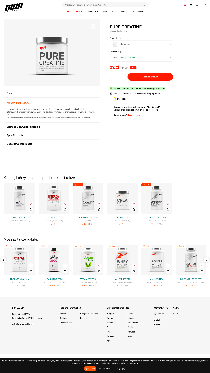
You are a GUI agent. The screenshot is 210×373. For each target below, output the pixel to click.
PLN (174, 313)
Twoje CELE (93, 12)
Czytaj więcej (120, 369)
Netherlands (132, 323)
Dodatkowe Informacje (19, 143)
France (110, 332)
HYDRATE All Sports (19, 279)
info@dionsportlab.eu (23, 324)
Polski (157, 324)
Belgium (110, 313)
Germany (110, 336)
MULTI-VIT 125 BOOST (190, 279)
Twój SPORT (108, 12)
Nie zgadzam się (105, 369)
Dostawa (63, 318)
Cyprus (110, 318)
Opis (9, 93)
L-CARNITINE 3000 (54, 279)
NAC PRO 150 (19, 217)
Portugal (131, 332)
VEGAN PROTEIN (88, 279)
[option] (51, 52)
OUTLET (79, 12)
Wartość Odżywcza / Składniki (23, 126)
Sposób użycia (15, 135)
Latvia (130, 313)
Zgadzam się (90, 369)
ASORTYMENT (139, 12)
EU (108, 327)
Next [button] (206, 260)
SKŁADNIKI (123, 12)
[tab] (52, 93)
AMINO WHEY (156, 279)
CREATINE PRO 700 (157, 217)
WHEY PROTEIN (122, 279)
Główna (63, 313)
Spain (129, 336)
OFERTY (68, 12)
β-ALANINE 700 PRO (88, 217)
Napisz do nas (133, 115)
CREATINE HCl (122, 217)
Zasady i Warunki (67, 323)
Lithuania (131, 318)
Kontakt (83, 318)
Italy (108, 341)
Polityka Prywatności (89, 313)
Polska (130, 327)
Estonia (110, 323)
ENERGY (54, 217)
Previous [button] (3, 260)
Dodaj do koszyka (150, 77)
